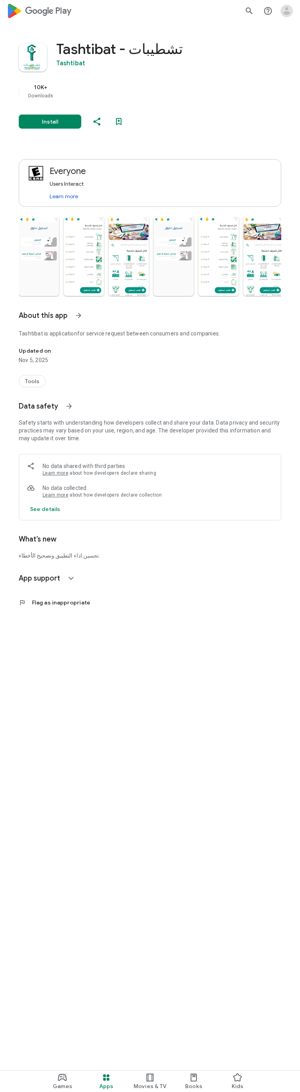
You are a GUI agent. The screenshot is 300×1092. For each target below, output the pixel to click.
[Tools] (32, 381)
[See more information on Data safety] (69, 406)
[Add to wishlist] (118, 121)
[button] (39, 256)
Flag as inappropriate (54, 602)
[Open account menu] (286, 11)
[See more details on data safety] (45, 509)
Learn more (64, 196)
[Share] (97, 121)
